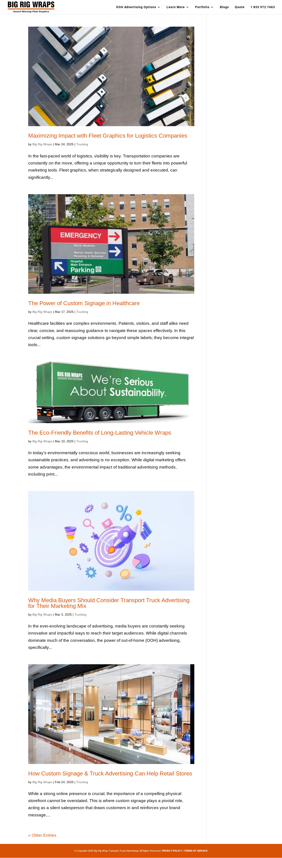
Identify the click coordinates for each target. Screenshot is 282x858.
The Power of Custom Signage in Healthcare (84, 303)
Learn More (176, 7)
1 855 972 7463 (262, 7)
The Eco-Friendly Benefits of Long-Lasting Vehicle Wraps (99, 432)
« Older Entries (42, 835)
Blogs (224, 7)
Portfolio (202, 7)
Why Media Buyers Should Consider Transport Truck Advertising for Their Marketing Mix (108, 603)
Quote (240, 7)
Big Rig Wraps (42, 144)
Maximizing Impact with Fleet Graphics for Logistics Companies (107, 135)
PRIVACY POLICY (172, 850)
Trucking (82, 144)
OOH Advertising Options (136, 7)
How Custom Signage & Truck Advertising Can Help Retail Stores (110, 773)
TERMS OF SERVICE (196, 850)
